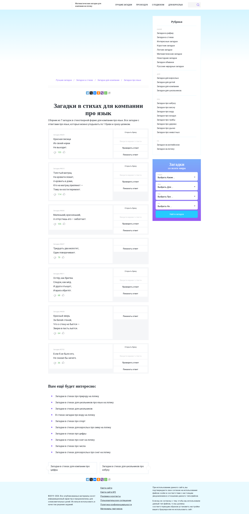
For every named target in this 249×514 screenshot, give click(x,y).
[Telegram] (87, 92)
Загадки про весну (166, 107)
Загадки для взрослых (168, 78)
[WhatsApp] (105, 92)
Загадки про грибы (166, 120)
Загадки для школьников (169, 90)
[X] (91, 92)
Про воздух (142, 5)
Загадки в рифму (165, 33)
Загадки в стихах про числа (70, 446)
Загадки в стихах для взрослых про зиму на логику (83, 427)
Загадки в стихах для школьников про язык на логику (84, 402)
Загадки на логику (165, 149)
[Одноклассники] (98, 92)
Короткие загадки (166, 45)
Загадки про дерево (167, 124)
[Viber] (102, 92)
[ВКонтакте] (94, 92)
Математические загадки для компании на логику (88, 4)
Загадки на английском (168, 145)
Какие (160, 174)
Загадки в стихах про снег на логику (75, 439)
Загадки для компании (168, 86)
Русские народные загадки (170, 66)
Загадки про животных (168, 132)
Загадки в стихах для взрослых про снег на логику (82, 452)
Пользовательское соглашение (115, 500)
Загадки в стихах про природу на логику (77, 396)
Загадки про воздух (166, 115)
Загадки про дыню (166, 128)
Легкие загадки (164, 50)
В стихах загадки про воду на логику (75, 415)
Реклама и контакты (110, 496)
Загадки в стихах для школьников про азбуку (123, 468)
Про (159, 194)
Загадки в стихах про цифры (71, 433)
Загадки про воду (165, 111)
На (159, 203)
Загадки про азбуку (166, 103)
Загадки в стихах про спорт (70, 421)
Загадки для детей (166, 82)
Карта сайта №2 (108, 492)
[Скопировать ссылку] (109, 92)
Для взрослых (175, 5)
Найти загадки (177, 214)
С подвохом (158, 5)
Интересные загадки (167, 41)
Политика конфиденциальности (116, 504)
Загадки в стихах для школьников (73, 408)
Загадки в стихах (165, 37)
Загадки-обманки (165, 62)
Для (159, 184)
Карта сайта (106, 488)
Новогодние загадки (167, 58)
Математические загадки (169, 54)
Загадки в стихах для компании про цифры (70, 468)
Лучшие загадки (123, 5)
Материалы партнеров (111, 509)
